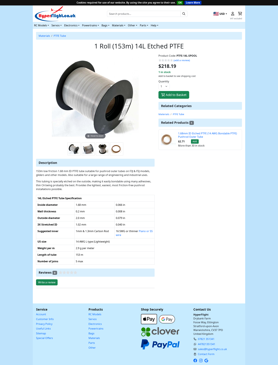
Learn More (193, 2)
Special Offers (44, 338)
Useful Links (43, 328)
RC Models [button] (40, 25)
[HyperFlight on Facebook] (196, 360)
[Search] (183, 14)
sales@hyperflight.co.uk (212, 349)
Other (92, 347)
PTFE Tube (60, 36)
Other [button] (131, 25)
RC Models (94, 314)
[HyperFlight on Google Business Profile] (206, 360)
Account (41, 314)
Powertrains (95, 328)
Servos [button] (55, 25)
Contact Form (206, 354)
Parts (91, 343)
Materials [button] (117, 25)
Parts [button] (143, 25)
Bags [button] (104, 25)
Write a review (47, 282)
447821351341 (206, 344)
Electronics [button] (71, 25)
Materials (44, 36)
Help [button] (153, 25)
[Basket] (239, 14)
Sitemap (41, 333)
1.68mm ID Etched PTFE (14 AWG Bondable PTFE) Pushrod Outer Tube (207, 135)
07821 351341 (206, 339)
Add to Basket (175, 95)
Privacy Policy (44, 324)
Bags (91, 333)
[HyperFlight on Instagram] (201, 360)
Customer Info (45, 319)
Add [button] (195, 141)
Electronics (95, 324)
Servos (92, 319)
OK (180, 2)
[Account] (232, 14)
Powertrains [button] (89, 25)
